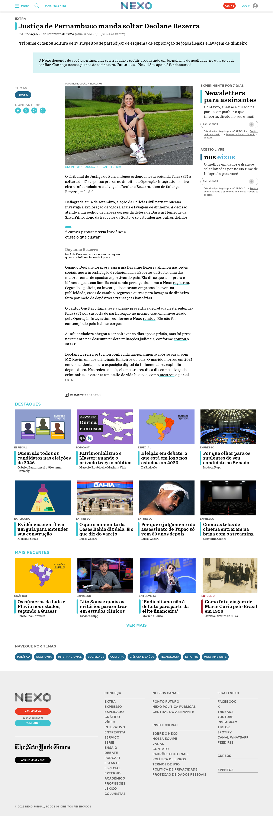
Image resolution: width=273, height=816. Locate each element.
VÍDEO (110, 722)
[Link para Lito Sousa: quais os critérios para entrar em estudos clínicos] (105, 575)
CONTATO (160, 749)
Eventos (225, 770)
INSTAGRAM (227, 722)
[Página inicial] (136, 5)
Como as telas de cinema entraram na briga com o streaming (228, 529)
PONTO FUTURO (165, 701)
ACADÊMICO (115, 778)
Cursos (224, 756)
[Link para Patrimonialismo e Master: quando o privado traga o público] (105, 426)
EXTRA (110, 701)
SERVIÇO (112, 737)
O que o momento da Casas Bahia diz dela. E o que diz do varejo (106, 529)
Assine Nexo (33, 711)
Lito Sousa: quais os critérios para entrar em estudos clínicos (103, 606)
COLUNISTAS (115, 794)
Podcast (83, 447)
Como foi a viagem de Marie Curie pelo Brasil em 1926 (231, 606)
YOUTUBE (225, 717)
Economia (44, 656)
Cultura (117, 656)
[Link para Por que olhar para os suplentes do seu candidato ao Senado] (228, 426)
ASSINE (229, 5)
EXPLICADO (114, 712)
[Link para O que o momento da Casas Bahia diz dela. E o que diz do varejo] (105, 497)
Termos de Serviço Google (240, 134)
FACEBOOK (227, 701)
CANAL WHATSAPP (233, 737)
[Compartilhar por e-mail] (34, 110)
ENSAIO (111, 747)
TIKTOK (224, 727)
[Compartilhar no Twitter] (26, 110)
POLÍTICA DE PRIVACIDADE (174, 769)
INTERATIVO (115, 727)
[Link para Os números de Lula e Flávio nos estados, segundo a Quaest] (43, 575)
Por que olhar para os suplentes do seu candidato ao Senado (226, 458)
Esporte (191, 656)
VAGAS (158, 744)
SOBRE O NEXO (164, 733)
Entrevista (147, 596)
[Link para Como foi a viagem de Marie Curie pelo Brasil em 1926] (230, 575)
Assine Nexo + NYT (33, 760)
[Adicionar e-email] (251, 124)
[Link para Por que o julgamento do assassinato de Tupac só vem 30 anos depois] (167, 497)
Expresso (207, 447)
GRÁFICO (112, 717)
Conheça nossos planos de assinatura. (84, 65)
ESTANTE (112, 763)
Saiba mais (94, 394)
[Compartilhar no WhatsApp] (43, 110)
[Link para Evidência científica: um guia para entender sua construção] (43, 497)
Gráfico (20, 596)
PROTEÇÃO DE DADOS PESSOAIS (179, 774)
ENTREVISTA (115, 732)
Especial (21, 447)
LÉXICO (111, 788)
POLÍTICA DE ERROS (169, 759)
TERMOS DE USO (166, 764)
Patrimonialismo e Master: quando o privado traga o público (105, 458)
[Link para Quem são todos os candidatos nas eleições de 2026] (43, 426)
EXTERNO (113, 773)
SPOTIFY (225, 732)
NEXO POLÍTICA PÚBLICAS (174, 706)
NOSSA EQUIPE (164, 738)
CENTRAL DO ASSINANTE (173, 712)
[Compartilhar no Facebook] (18, 110)
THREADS (225, 712)
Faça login (33, 723)
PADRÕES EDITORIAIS (170, 754)
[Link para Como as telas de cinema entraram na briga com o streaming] (228, 497)
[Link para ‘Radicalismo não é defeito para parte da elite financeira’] (168, 575)
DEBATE (111, 753)
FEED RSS (226, 742)
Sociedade (96, 656)
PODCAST (113, 758)
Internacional (70, 656)
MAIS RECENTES (55, 5)
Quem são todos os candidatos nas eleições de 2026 (44, 458)
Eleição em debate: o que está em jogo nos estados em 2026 (164, 458)
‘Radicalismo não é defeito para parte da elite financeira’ (165, 606)
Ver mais (136, 625)
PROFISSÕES (115, 783)
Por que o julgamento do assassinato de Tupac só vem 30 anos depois (168, 529)
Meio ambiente (215, 656)
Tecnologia (169, 656)
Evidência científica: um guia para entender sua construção (42, 529)
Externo (208, 596)
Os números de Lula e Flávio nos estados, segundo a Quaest (41, 606)
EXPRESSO (113, 706)
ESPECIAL (113, 768)
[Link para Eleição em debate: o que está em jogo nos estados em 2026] (167, 426)
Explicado (22, 518)
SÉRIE (109, 742)
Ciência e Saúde (142, 656)
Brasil (23, 94)
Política (23, 656)
